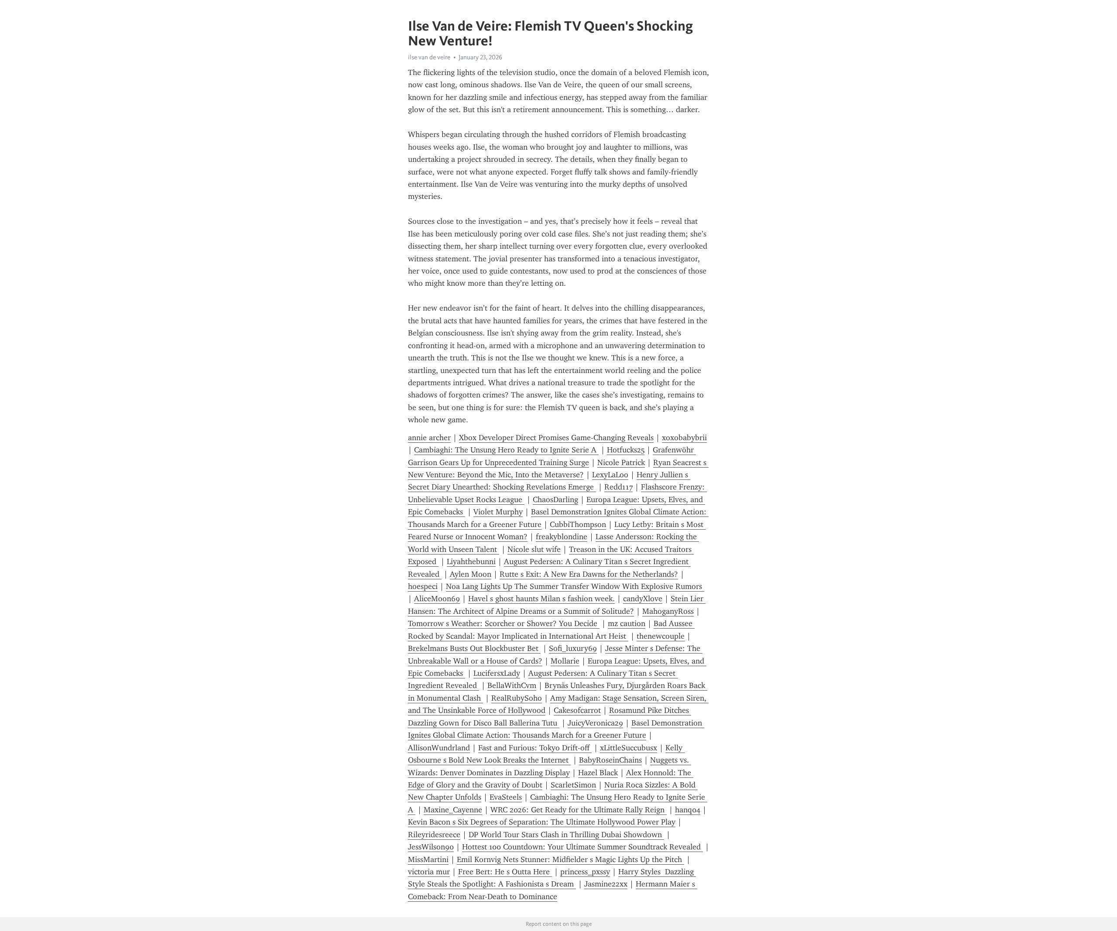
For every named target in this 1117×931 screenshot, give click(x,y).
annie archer (429, 437)
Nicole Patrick (621, 462)
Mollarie (565, 661)
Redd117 (618, 487)
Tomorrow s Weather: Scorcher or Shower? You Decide (504, 623)
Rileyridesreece (434, 834)
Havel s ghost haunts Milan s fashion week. (541, 598)
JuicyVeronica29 (595, 723)
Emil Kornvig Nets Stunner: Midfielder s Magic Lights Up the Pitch (570, 859)
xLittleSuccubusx (628, 748)
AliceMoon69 (437, 598)
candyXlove (642, 598)
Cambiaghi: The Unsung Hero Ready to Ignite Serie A (506, 450)
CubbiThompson (578, 524)
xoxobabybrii (684, 437)
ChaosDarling (555, 499)
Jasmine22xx (605, 884)
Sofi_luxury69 (573, 648)
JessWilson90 (431, 847)
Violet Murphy (498, 512)
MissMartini (428, 859)
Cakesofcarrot (577, 710)
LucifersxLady (496, 673)
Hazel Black (598, 772)
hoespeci (423, 586)
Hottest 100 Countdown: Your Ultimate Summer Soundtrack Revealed (582, 847)
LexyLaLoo (610, 474)
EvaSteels (506, 797)
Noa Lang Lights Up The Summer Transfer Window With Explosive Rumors (575, 586)
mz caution (626, 623)
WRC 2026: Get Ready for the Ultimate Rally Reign (578, 810)
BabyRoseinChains (610, 760)
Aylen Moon (470, 574)
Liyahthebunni (471, 561)
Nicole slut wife (534, 549)
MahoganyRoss (668, 611)
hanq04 (687, 810)
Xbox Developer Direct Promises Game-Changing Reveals (556, 437)
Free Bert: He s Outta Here (505, 871)
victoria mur (429, 871)
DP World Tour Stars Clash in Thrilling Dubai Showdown (566, 834)
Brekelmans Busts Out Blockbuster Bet (474, 648)
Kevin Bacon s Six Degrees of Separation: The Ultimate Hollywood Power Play (541, 822)
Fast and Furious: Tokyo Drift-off (535, 748)
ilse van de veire (429, 57)
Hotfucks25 (625, 450)
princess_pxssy (585, 871)
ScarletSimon (573, 785)
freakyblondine (561, 536)
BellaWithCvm (511, 685)
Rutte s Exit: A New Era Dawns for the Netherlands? (589, 574)
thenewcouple (661, 636)
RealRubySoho (516, 698)
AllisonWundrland (439, 748)
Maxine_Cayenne (453, 810)
